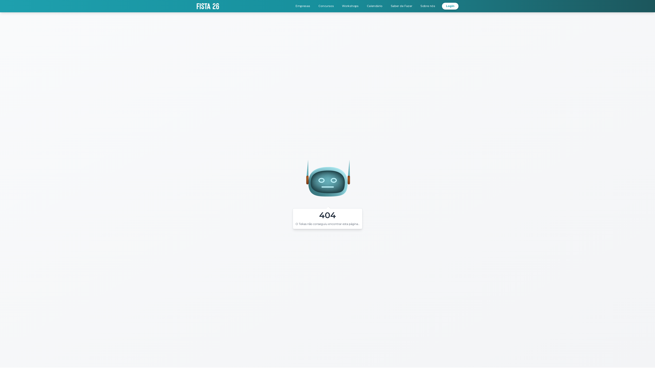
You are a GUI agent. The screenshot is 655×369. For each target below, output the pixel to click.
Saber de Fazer (401, 6)
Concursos (326, 6)
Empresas (302, 6)
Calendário (375, 6)
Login (450, 6)
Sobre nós (427, 6)
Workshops (350, 6)
